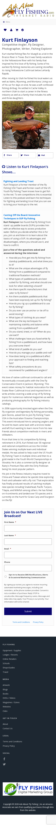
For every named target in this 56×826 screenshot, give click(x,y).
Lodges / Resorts (10, 654)
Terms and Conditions (21, 622)
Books (5, 693)
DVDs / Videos (9, 698)
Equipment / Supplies (12, 650)
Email (7, 549)
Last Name (10, 535)
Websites (7, 706)
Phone (7, 562)
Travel (5, 672)
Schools (6, 663)
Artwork (6, 685)
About (5, 724)
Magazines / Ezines (11, 702)
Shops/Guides (9, 667)
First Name (10, 522)
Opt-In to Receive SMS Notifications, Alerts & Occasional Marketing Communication (28, 576)
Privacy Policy (38, 622)
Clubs (5, 711)
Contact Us (8, 728)
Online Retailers (9, 659)
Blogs (5, 689)
